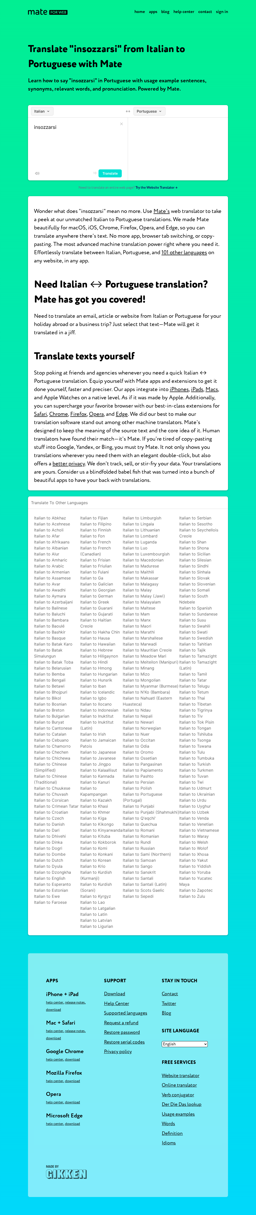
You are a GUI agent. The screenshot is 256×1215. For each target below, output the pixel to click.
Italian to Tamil (193, 674)
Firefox (78, 414)
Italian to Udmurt (195, 788)
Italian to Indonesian (99, 710)
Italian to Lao (92, 902)
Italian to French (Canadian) (95, 550)
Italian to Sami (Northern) (147, 854)
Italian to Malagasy (140, 583)
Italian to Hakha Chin (100, 632)
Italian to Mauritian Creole (147, 650)
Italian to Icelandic (97, 692)
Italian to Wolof (193, 848)
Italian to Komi (93, 848)
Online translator (179, 1085)
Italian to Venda (194, 818)
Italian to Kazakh (96, 800)
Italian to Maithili (138, 571)
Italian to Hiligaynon (99, 656)
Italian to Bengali (50, 680)
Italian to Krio (93, 866)
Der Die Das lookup (182, 1104)
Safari (40, 414)
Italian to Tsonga (195, 740)
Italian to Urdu (192, 800)
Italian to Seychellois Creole (198, 532)
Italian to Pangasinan (142, 764)
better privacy (68, 463)
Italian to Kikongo (97, 824)
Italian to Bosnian (50, 704)
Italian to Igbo (93, 698)
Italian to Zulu (192, 896)
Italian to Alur (46, 553)
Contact (205, 11)
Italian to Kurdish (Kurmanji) (96, 875)
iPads (197, 389)
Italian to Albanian (51, 547)
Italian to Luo (135, 547)
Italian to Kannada (97, 776)
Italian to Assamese (52, 577)
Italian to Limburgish (142, 517)
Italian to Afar (47, 535)
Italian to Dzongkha (52, 872)
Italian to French (95, 541)
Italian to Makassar (140, 577)
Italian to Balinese (50, 608)
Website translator (180, 1076)
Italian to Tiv (191, 716)
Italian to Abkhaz (50, 517)
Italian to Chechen (51, 752)
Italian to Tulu (192, 752)
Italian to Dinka (48, 842)
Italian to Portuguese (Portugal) (142, 797)
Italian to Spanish (195, 608)
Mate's (162, 211)
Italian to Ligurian (96, 926)
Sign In (222, 11)
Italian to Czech (49, 818)
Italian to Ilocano (96, 704)
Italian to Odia (136, 746)
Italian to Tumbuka (196, 758)
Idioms (169, 1143)
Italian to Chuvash (51, 794)
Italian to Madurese (141, 565)
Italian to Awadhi (50, 589)
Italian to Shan (192, 541)
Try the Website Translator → (157, 187)
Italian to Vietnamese (199, 830)
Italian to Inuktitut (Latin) (97, 725)
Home (139, 11)
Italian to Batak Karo (53, 644)
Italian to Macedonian (143, 559)
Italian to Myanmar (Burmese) (150, 686)
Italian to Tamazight (198, 656)
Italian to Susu (192, 620)
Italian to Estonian (51, 890)
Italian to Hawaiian (97, 644)
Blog (165, 11)
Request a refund (121, 1023)
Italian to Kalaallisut (98, 770)
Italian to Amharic (50, 559)
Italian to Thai (192, 698)
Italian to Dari (47, 830)
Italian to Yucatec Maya (195, 881)
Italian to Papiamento (143, 770)
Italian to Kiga (93, 818)
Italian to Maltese (139, 608)
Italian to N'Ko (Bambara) (146, 692)
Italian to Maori (137, 626)
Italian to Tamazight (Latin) (198, 665)
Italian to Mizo (136, 674)
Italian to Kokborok (98, 842)
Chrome (58, 414)
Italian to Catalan (50, 734)
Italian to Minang (138, 668)
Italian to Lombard (140, 535)
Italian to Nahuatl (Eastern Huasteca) (147, 701)
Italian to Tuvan (193, 776)
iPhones (179, 389)
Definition (172, 1133)
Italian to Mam (136, 614)
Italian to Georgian (97, 589)
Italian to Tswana (195, 746)
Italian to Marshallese (143, 638)
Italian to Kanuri (95, 782)
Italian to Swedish (196, 638)
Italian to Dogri (48, 848)
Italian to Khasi (94, 806)
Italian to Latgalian (97, 908)
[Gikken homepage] (66, 1172)
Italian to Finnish (95, 529)
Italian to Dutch (48, 860)
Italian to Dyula (48, 866)
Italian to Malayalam (142, 601)
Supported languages (125, 1013)
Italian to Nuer (136, 734)
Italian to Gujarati (96, 614)
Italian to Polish (137, 788)
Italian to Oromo (138, 752)
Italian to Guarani (96, 608)
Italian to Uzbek (194, 812)
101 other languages (184, 252)
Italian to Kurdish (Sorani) (96, 887)
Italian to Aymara (50, 595)
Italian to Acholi (49, 529)
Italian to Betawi (49, 686)
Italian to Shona (194, 547)
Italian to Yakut (193, 860)
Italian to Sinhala (194, 571)
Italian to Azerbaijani (53, 601)
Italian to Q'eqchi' (139, 818)
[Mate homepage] (48, 12)
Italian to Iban (93, 686)
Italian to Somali (194, 589)
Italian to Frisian (95, 559)
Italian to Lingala (138, 523)
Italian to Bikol (47, 698)
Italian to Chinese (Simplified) (50, 767)
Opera (96, 414)
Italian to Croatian (51, 812)
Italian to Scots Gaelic (143, 890)
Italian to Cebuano (51, 740)
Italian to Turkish (194, 764)
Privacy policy (118, 1052)
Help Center (184, 11)
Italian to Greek (94, 601)
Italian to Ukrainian (197, 794)
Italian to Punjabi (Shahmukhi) (151, 812)
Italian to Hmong (96, 668)
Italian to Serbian (195, 517)
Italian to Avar (47, 583)
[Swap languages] (128, 111)
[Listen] (37, 173)
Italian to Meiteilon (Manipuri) (150, 662)
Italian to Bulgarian (51, 716)
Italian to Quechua (140, 824)
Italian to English (49, 878)
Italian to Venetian (196, 824)
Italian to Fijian (94, 517)
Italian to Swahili (194, 626)
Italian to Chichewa (52, 758)
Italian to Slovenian (197, 583)
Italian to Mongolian (141, 680)
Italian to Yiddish (195, 866)
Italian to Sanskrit (139, 872)
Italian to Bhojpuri (50, 692)
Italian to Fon (92, 535)
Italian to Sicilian (194, 553)
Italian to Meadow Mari (144, 656)
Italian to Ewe (47, 896)
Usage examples (178, 1114)
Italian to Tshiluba (195, 734)
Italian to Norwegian (142, 728)
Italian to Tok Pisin (196, 722)
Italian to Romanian (141, 836)
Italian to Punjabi (138, 806)
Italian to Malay (137, 589)
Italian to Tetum (194, 692)
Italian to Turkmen (196, 770)
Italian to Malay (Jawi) (144, 595)
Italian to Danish (49, 824)
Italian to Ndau (136, 710)
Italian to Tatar (193, 680)
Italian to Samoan (139, 860)
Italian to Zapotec (196, 890)
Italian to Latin (93, 914)
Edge (122, 414)
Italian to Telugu (194, 686)
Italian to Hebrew (96, 650)
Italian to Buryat (49, 722)
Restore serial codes (124, 1042)
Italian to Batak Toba (53, 662)
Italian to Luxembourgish (146, 553)
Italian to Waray (194, 836)
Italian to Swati (193, 632)
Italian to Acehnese (52, 523)
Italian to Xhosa (193, 854)
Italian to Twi (191, 782)
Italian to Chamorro (52, 746)
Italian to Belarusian (52, 668)
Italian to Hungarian (98, 674)
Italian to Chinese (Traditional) (50, 779)
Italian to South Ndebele (193, 598)
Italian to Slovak (194, 577)
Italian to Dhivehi (50, 836)
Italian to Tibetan (195, 704)
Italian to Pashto (138, 776)
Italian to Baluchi (49, 614)
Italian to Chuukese (52, 788)
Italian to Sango (137, 866)
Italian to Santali (138, 878)
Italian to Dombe (50, 854)
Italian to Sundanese (198, 614)
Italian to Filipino (96, 523)
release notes (75, 1002)
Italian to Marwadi (140, 644)
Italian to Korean (95, 860)
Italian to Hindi (94, 662)
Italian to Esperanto (52, 884)
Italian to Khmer (95, 812)
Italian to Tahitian (195, 644)
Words (168, 1124)
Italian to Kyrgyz (95, 896)
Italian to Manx (137, 620)
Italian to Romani (138, 830)
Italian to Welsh (193, 842)
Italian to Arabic (49, 565)
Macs (212, 389)
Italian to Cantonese (53, 728)
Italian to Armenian (52, 571)
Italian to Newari (138, 722)
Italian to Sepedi (138, 896)
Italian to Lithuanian (141, 529)
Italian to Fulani (94, 571)
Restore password (122, 1032)
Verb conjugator (178, 1095)
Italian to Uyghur (195, 806)
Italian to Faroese (50, 902)
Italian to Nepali (137, 716)
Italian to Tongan (195, 728)
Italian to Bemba (49, 674)
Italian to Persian (138, 782)
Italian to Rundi (137, 842)
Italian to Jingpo (95, 764)
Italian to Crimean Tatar (56, 806)
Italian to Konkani (96, 854)
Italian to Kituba (95, 836)
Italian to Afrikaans (52, 541)
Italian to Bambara (51, 620)
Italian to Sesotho (195, 523)
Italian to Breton (49, 710)
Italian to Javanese (98, 758)
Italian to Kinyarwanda (101, 830)
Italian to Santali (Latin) (145, 884)
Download (53, 1010)
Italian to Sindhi (193, 565)
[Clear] (121, 124)
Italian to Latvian (96, 920)
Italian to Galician (96, 583)
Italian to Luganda (140, 541)
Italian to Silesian (195, 559)
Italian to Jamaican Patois (98, 743)
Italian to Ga (91, 577)
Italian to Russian (139, 848)
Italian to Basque (50, 638)
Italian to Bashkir (50, 632)
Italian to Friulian (96, 565)
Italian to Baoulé (49, 626)
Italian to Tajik (192, 650)
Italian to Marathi (139, 632)
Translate (110, 173)
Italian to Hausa (95, 638)
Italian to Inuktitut (97, 716)
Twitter (169, 1004)
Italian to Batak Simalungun (48, 653)
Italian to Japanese (98, 752)
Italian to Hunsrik (96, 680)
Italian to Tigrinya (195, 710)
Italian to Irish (93, 734)
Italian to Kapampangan (93, 791)
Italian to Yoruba (194, 872)
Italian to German (96, 595)
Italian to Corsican (51, 800)
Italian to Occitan (139, 740)
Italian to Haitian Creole (95, 623)
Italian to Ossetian (140, 758)
